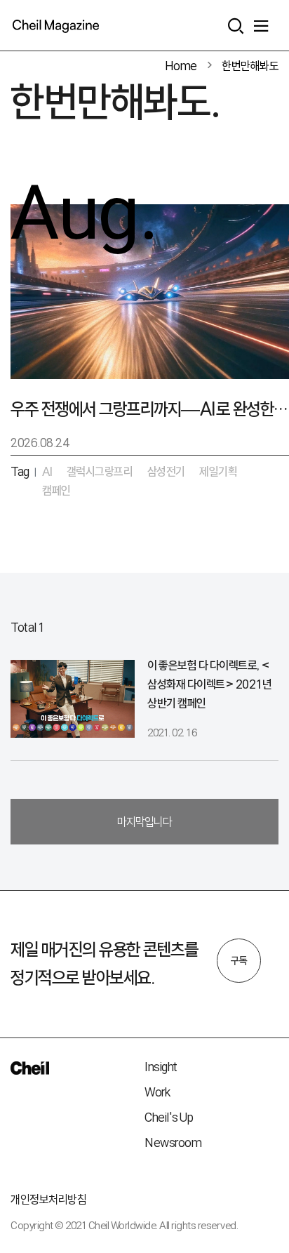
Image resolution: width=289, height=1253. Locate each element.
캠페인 (56, 490)
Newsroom (172, 1142)
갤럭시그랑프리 (100, 471)
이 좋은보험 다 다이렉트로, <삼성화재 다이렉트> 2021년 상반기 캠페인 (209, 684)
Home (181, 65)
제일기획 (218, 471)
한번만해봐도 (250, 65)
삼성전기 (166, 471)
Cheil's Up (168, 1117)
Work (157, 1092)
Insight (160, 1066)
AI (47, 471)
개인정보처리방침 (48, 1199)
